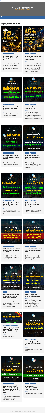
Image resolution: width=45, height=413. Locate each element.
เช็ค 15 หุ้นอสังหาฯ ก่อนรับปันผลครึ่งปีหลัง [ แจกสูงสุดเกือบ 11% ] (11, 157)
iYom (5, 61)
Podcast (4, 325)
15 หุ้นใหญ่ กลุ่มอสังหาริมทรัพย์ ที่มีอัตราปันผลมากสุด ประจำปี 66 (32, 387)
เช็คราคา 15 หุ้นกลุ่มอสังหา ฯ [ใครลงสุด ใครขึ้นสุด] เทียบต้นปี (33, 343)
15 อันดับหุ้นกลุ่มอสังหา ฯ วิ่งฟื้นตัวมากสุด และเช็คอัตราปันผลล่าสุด (33, 204)
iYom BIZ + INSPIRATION (22, 7)
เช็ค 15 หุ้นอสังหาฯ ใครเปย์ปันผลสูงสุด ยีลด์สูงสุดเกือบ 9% (11, 58)
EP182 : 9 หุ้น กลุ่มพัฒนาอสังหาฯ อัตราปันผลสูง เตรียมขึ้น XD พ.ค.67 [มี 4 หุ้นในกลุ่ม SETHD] (11, 330)
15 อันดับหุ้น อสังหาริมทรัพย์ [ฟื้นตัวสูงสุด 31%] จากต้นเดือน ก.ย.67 (11, 204)
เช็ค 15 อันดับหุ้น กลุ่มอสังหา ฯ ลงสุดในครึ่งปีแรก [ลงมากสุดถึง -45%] (11, 250)
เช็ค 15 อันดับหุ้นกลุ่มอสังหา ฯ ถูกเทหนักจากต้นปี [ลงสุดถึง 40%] (33, 250)
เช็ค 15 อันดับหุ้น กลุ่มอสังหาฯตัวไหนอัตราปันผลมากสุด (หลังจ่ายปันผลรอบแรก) (11, 296)
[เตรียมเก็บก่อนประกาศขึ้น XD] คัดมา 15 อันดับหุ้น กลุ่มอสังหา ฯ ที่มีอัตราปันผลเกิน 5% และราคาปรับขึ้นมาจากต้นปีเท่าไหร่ (11, 389)
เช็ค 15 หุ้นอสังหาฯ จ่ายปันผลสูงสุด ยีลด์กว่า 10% (33, 107)
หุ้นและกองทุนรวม (10, 53)
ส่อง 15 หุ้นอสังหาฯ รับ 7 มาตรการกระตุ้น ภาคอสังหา (32, 295)
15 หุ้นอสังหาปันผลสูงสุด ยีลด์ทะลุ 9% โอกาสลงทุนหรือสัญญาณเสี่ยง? (33, 58)
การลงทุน (4, 53)
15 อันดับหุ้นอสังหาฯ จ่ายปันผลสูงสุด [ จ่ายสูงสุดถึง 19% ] (32, 157)
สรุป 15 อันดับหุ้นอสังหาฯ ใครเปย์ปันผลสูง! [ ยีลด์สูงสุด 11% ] (11, 108)
